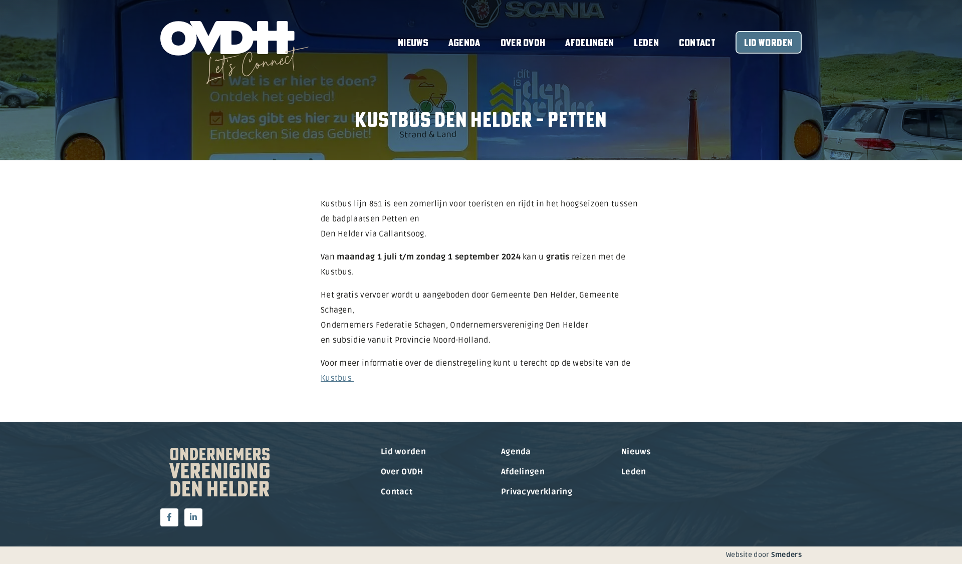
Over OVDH (523, 42)
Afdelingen (589, 42)
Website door (764, 554)
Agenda (464, 42)
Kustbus (337, 378)
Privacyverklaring (536, 492)
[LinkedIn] (193, 517)
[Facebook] (169, 517)
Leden (646, 42)
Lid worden (768, 42)
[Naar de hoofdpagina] (234, 52)
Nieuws (413, 42)
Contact (697, 42)
